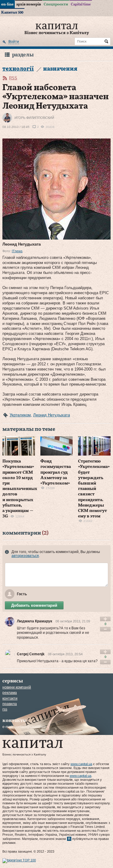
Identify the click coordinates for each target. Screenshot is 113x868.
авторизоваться (25, 556)
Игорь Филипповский (34, 117)
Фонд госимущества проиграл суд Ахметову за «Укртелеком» (55, 472)
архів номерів (28, 4)
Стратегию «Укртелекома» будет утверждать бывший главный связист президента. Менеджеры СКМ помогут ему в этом (94, 488)
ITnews (17, 251)
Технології (18, 69)
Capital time (81, 4)
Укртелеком (20, 415)
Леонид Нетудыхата (51, 415)
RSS (13, 78)
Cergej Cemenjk (31, 654)
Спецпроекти (56, 4)
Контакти (9, 698)
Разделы (23, 54)
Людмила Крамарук (34, 621)
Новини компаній (16, 687)
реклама (9, 693)
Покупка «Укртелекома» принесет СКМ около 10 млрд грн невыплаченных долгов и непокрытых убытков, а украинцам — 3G (19, 488)
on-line (7, 4)
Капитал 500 (12, 12)
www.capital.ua (81, 764)
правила (9, 704)
